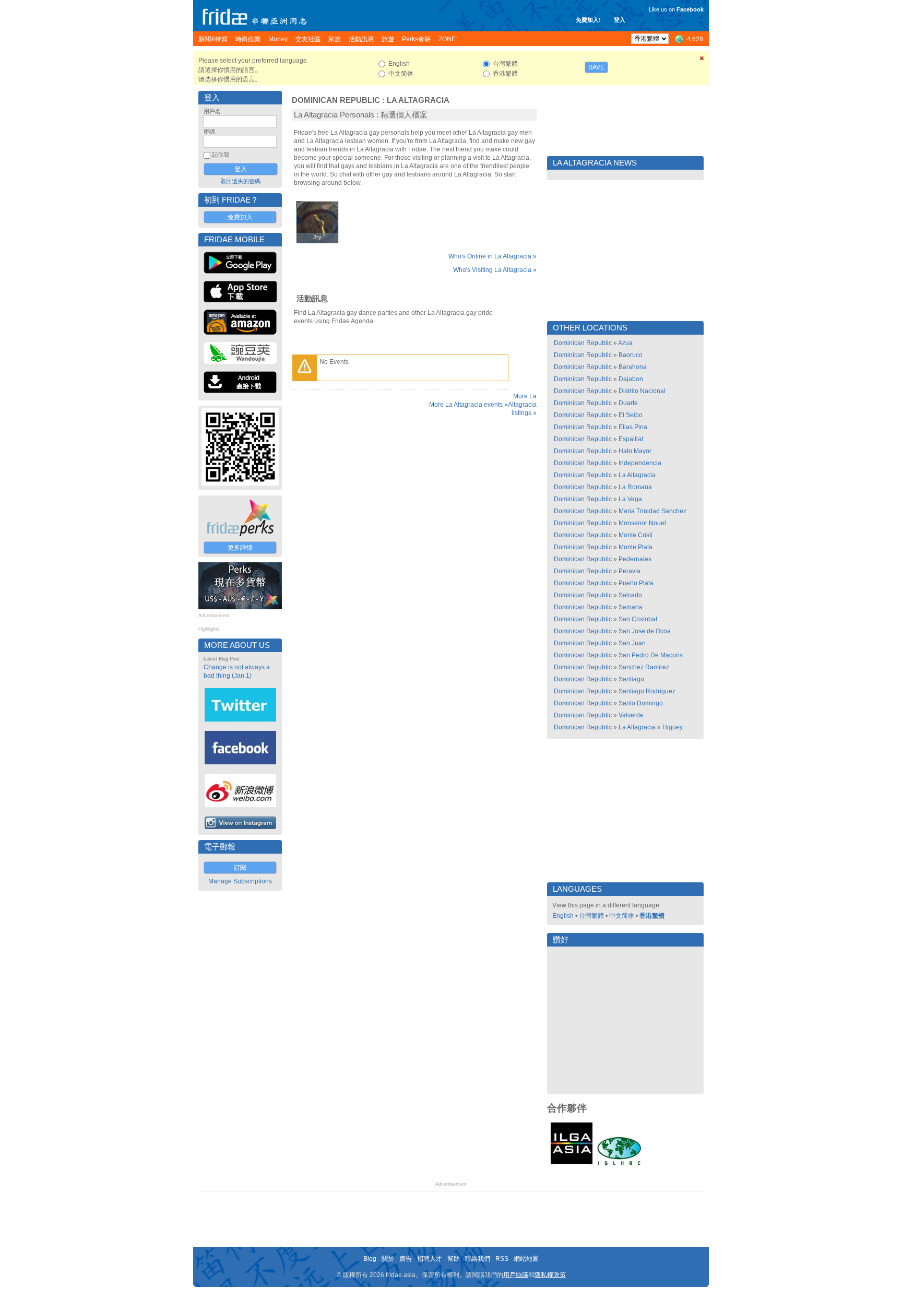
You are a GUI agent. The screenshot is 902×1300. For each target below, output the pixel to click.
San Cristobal (638, 619)
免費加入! (588, 20)
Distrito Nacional (642, 391)
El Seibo (631, 415)
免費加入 (240, 217)
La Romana (635, 487)
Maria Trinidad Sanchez (652, 511)
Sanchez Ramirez (644, 667)
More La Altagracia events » (468, 404)
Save (596, 67)
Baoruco (631, 355)
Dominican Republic (336, 100)
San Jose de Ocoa (645, 631)
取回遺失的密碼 (240, 181)
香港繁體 (651, 915)
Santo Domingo (641, 703)
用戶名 (212, 111)
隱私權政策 (550, 1275)
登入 (619, 20)
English (563, 915)
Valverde (631, 715)
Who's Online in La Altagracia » (492, 256)
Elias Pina (633, 427)
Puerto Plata (636, 583)
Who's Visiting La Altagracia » (495, 270)
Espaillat (631, 439)
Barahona (633, 367)
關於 (388, 1258)
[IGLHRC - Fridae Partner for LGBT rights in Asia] (619, 1164)
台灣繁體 (591, 915)
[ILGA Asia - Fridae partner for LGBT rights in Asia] (572, 1164)
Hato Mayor (635, 451)
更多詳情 (240, 547)
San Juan (632, 643)
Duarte (628, 403)
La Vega (630, 499)
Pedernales (635, 559)
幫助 (453, 1258)
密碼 (209, 131)
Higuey (672, 727)
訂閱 (240, 867)
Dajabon (631, 379)
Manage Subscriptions (240, 881)
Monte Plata (635, 547)
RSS (501, 1258)
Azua (625, 343)
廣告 (405, 1258)
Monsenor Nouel (642, 523)
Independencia (640, 463)
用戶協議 (515, 1275)
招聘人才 (429, 1258)
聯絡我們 (477, 1258)
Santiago (631, 679)
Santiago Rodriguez (647, 691)
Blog (369, 1258)
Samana (631, 607)
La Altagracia (418, 100)
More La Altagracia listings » (522, 405)
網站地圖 (526, 1258)
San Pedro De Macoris (651, 655)
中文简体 (621, 915)
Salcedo (630, 595)
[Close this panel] (702, 60)
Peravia (629, 571)
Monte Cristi (635, 535)
